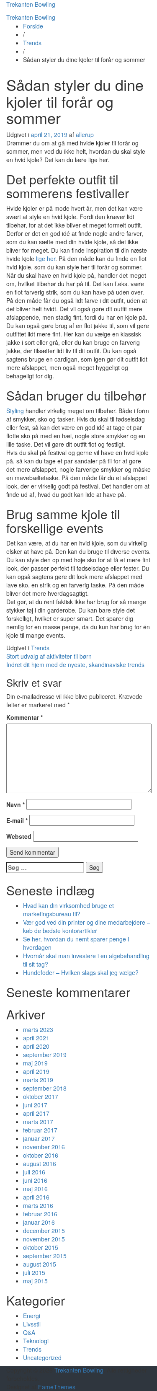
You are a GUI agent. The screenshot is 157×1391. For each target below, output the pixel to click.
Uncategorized (42, 1357)
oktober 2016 (40, 1155)
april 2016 (36, 1197)
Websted (18, 836)
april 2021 (36, 1038)
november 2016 (44, 1147)
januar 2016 (39, 1222)
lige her (45, 258)
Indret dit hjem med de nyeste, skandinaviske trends (75, 664)
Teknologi (36, 1341)
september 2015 (45, 1255)
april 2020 (36, 1046)
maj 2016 (35, 1188)
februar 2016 (40, 1214)
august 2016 (39, 1163)
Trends (32, 43)
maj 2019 (35, 1063)
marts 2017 (38, 1121)
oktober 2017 (40, 1096)
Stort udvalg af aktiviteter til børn (49, 656)
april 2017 (36, 1113)
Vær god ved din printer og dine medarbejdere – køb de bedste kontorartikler (86, 926)
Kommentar (24, 717)
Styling (15, 410)
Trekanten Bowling (30, 4)
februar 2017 (40, 1130)
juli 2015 (34, 1272)
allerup (85, 134)
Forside (33, 26)
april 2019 (36, 1071)
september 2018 (45, 1088)
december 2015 (44, 1230)
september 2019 (45, 1054)
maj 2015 (35, 1281)
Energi (31, 1315)
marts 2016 (38, 1205)
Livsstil (32, 1324)
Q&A (29, 1332)
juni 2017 (35, 1105)
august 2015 (39, 1264)
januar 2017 (39, 1138)
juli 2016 (34, 1172)
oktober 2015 (40, 1247)
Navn (15, 804)
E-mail (17, 820)
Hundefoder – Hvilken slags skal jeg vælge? (81, 972)
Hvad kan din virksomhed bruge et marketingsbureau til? (68, 909)
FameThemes (56, 1387)
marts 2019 (38, 1080)
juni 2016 (35, 1180)
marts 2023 (38, 1029)
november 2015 (44, 1239)
